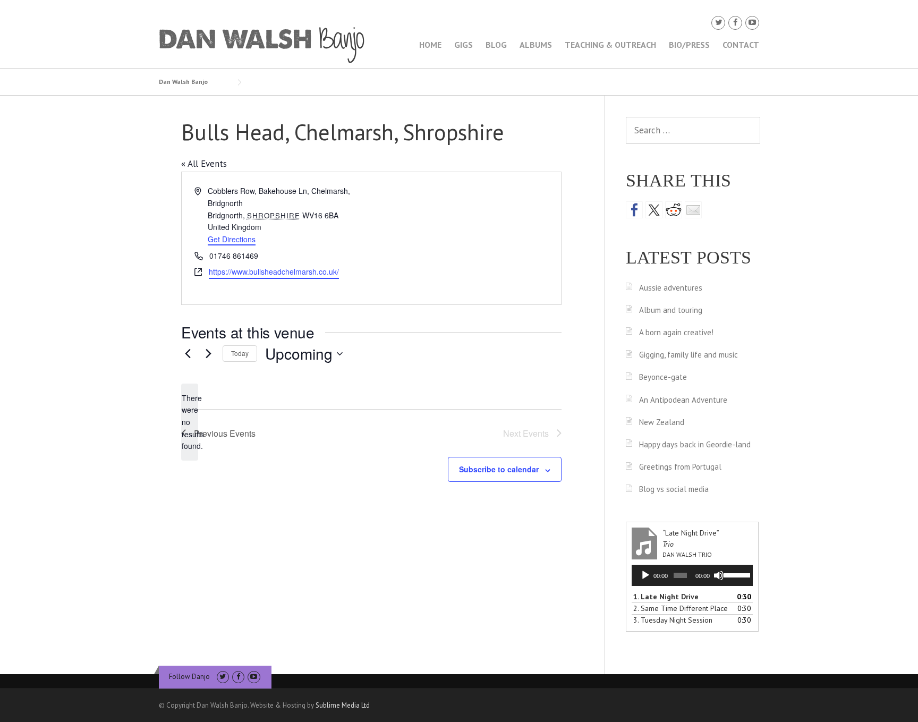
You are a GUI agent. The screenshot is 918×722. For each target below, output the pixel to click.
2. (680, 608)
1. (666, 596)
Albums (536, 44)
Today (240, 353)
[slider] (735, 574)
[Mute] (718, 575)
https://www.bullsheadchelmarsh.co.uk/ (274, 271)
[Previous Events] (187, 353)
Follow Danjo (189, 676)
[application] (692, 575)
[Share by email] (693, 209)
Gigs (463, 44)
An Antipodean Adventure (683, 400)
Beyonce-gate (663, 377)
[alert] (189, 422)
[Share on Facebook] (634, 209)
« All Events (204, 163)
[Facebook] (735, 23)
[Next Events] (208, 353)
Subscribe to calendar (499, 469)
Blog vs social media (674, 489)
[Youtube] (752, 23)
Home (430, 44)
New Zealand (661, 422)
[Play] (645, 575)
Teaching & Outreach (610, 44)
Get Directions (232, 239)
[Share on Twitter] (653, 209)
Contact (740, 44)
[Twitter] (718, 23)
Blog (496, 44)
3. (672, 620)
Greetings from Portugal (680, 467)
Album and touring (670, 310)
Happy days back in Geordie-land (695, 444)
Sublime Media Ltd (343, 705)
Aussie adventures (670, 288)
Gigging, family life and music (688, 355)
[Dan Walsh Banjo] (262, 44)
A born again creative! (676, 332)
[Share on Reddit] (673, 209)
